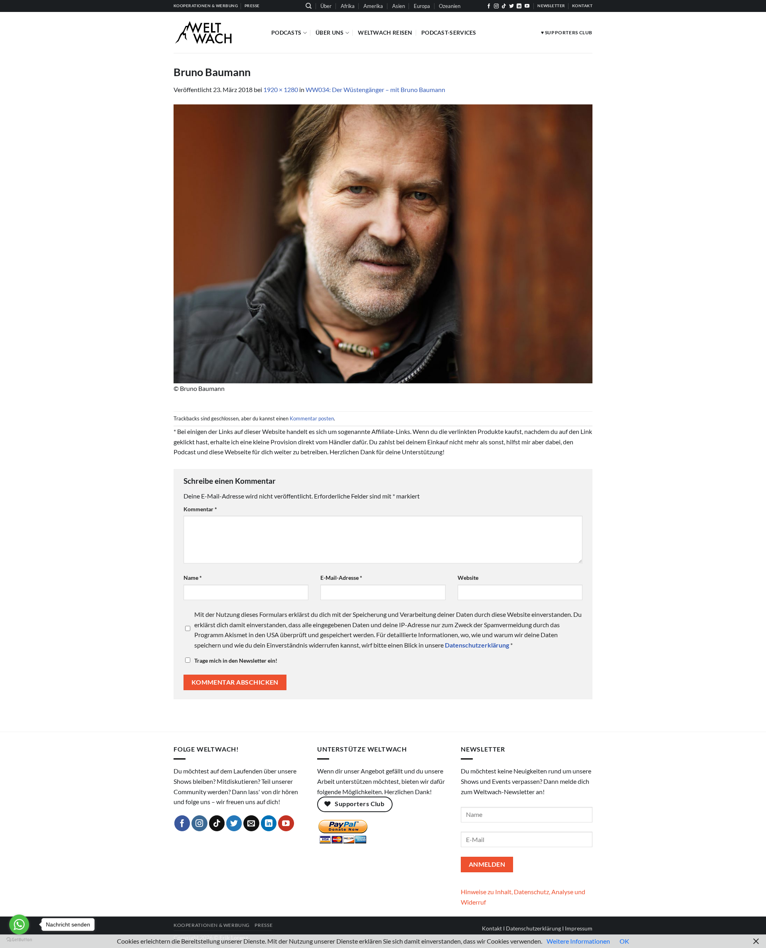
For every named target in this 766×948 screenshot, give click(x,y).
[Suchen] (309, 6)
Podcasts (286, 32)
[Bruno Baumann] (383, 243)
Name (193, 577)
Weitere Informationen (578, 941)
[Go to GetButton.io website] (19, 939)
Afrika (348, 6)
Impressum (578, 928)
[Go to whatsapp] (19, 924)
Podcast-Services (448, 32)
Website (468, 577)
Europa (422, 6)
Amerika (373, 6)
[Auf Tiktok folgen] (503, 6)
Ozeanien (449, 6)
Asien (398, 6)
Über (326, 6)
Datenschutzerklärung (533, 928)
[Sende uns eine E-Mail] (251, 823)
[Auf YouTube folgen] (527, 6)
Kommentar (200, 509)
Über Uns (330, 32)
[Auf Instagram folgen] (496, 6)
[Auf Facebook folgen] (488, 6)
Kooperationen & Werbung (212, 925)
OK (624, 941)
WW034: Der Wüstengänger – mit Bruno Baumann (375, 89)
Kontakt (492, 928)
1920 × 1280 (280, 89)
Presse (263, 925)
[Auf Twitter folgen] (511, 6)
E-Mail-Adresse (341, 577)
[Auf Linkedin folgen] (519, 6)
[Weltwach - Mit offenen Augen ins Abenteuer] (216, 32)
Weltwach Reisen (385, 32)
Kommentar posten (312, 418)
